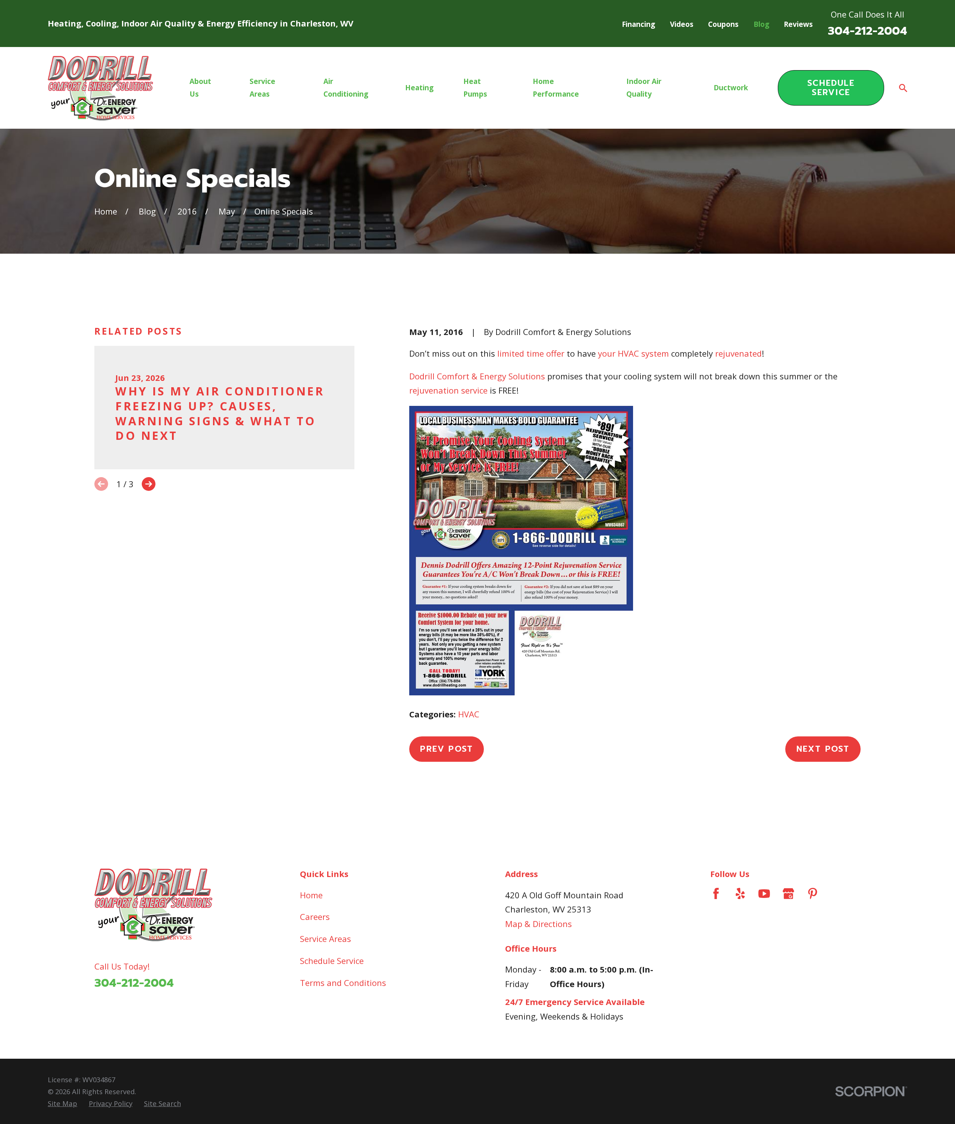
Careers (315, 916)
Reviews (798, 24)
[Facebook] (716, 893)
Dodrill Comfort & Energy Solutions (477, 376)
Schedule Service (831, 87)
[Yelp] (740, 893)
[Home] (100, 88)
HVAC (468, 714)
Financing (638, 24)
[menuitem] (62, 1103)
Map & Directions (538, 923)
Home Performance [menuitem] (556, 87)
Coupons (723, 24)
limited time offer (530, 353)
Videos (681, 24)
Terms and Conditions (343, 982)
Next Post (823, 749)
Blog (761, 24)
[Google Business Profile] (788, 893)
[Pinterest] (812, 893)
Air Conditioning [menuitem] (345, 87)
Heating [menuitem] (419, 88)
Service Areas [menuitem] (262, 87)
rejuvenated (738, 353)
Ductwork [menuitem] (731, 88)
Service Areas (325, 938)
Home (311, 895)
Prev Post (446, 749)
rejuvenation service (448, 390)
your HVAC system (633, 353)
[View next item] (149, 484)
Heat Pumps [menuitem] (475, 87)
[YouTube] (764, 893)
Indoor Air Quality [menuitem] (643, 87)
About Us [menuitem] (200, 87)
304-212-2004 (867, 31)
